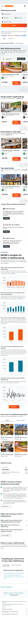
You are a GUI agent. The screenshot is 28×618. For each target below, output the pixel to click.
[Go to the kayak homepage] (9, 6)
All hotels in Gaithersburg (6, 587)
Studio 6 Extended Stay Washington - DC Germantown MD (11, 114)
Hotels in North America (18, 592)
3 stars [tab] (7, 420)
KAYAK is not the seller (7, 609)
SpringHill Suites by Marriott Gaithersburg (11, 74)
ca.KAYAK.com (5, 592)
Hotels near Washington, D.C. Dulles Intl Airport (13, 573)
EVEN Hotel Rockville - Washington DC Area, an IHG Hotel (11, 150)
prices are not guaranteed (6, 605)
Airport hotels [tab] (6, 565)
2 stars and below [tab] (20, 420)
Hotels (11, 592)
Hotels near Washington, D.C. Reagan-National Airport (13, 577)
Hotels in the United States (9, 593)
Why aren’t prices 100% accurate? (10, 614)
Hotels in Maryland (18, 593)
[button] (2, 6)
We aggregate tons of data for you (10, 611)
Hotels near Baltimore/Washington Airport (12, 575)
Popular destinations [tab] (16, 565)
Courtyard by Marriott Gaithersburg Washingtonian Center (11, 186)
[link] (6, 218)
